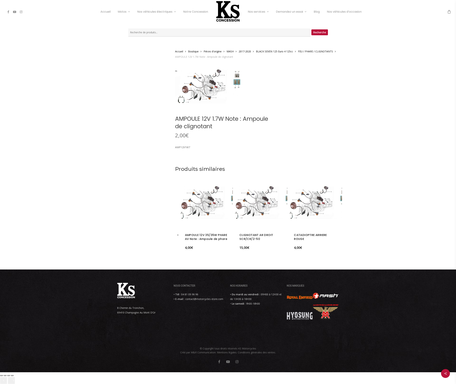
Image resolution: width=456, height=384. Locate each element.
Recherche (319, 32)
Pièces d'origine (213, 51)
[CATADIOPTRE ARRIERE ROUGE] (315, 202)
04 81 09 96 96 (189, 294)
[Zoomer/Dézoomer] (12, 375)
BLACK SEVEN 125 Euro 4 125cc (274, 51)
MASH (230, 51)
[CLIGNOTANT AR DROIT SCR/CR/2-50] (261, 202)
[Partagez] (5, 375)
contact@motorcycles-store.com (204, 299)
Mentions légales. (227, 352)
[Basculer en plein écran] (8, 375)
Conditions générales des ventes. (257, 352)
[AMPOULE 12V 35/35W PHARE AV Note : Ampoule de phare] (206, 202)
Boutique (193, 51)
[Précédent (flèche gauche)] (3, 380)
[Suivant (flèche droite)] (11, 380)
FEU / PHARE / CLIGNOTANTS (315, 51)
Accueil (179, 51)
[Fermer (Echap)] (1, 375)
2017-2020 (245, 51)
